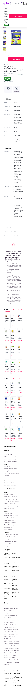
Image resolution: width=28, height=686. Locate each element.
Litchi (17, 471)
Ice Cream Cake (8, 454)
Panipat (17, 648)
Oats (14, 457)
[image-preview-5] (4, 49)
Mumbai (11, 643)
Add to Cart (18, 16)
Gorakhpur (6, 625)
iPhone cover (7, 473)
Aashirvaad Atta (8, 515)
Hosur (5, 629)
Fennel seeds (12, 503)
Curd (5, 536)
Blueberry (6, 506)
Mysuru (16, 643)
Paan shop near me (8, 539)
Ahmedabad (10, 606)
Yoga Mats (14, 461)
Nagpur (6, 646)
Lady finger (6, 501)
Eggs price (16, 539)
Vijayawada (16, 662)
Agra (5, 606)
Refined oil (15, 543)
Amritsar (6, 608)
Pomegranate (7, 496)
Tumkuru (14, 657)
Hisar (14, 627)
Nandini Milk (7, 520)
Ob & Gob (6, 483)
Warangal (6, 664)
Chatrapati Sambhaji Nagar (10, 615)
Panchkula (11, 648)
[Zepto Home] (5, 3)
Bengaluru (6, 611)
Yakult (5, 513)
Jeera (15, 506)
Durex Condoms (8, 527)
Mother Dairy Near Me (9, 522)
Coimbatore (12, 618)
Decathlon (13, 485)
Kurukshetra (7, 639)
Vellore (10, 662)
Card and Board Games (9, 459)
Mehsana (6, 643)
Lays (5, 518)
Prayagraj (10, 650)
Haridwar (10, 627)
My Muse (10, 513)
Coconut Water (15, 473)
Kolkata (9, 636)
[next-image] (22, 54)
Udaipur (6, 660)
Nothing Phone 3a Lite (9, 471)
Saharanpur (6, 655)
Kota (13, 636)
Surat (10, 657)
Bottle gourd (13, 499)
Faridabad (6, 622)
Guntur (12, 625)
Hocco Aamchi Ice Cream (10, 478)
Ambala (16, 606)
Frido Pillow (12, 483)
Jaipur (9, 632)
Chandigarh (7, 613)
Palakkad (6, 648)
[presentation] (4, 52)
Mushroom (6, 508)
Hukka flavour (10, 536)
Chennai (6, 618)
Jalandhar (14, 632)
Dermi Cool (6, 485)
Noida (14, 646)
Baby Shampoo (7, 461)
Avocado (6, 494)
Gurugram (17, 625)
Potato (12, 501)
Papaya (11, 506)
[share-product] (21, 69)
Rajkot (9, 653)
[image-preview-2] (4, 32)
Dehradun (13, 620)
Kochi (5, 636)
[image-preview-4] (4, 43)
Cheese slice (7, 541)
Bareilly (11, 608)
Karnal (16, 634)
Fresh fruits (13, 541)
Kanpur (6, 634)
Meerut (16, 641)
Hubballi (10, 629)
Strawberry (12, 494)
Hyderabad (15, 629)
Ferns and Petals (8, 529)
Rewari (13, 653)
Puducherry (16, 650)
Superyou (12, 525)
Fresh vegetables (8, 543)
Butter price (7, 546)
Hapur (5, 627)
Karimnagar (11, 634)
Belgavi (15, 608)
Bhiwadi (12, 611)
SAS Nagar (13, 655)
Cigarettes (11, 534)
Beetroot (14, 496)
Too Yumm (15, 515)
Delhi (18, 620)
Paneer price (14, 546)
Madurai (11, 641)
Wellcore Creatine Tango (10, 468)
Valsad (16, 660)
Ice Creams (6, 452)
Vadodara (11, 660)
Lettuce (12, 508)
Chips (16, 534)
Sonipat (6, 657)
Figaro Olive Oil (11, 518)
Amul (12, 520)
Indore (5, 632)
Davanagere (7, 620)
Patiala (5, 650)
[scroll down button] (5, 52)
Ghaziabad (12, 622)
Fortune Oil (6, 525)
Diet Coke (6, 475)
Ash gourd (6, 499)
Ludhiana (6, 641)
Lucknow (13, 639)
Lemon (16, 501)
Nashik (10, 646)
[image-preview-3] (4, 38)
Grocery (6, 534)
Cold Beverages (8, 457)
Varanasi (6, 662)
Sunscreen (13, 452)
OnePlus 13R (7, 466)
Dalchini (6, 503)
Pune (5, 653)
